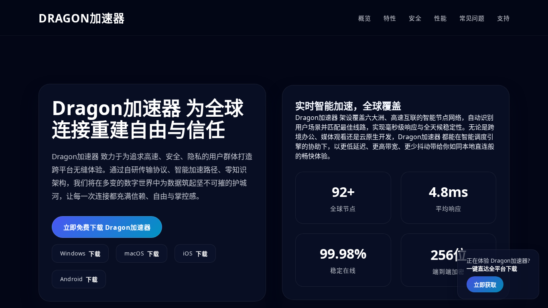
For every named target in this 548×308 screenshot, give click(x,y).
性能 (440, 18)
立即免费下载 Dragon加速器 (107, 227)
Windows (80, 253)
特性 (390, 18)
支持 (503, 18)
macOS (141, 253)
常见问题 (471, 18)
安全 (415, 18)
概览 (364, 18)
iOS (195, 253)
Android (79, 279)
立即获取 (485, 284)
